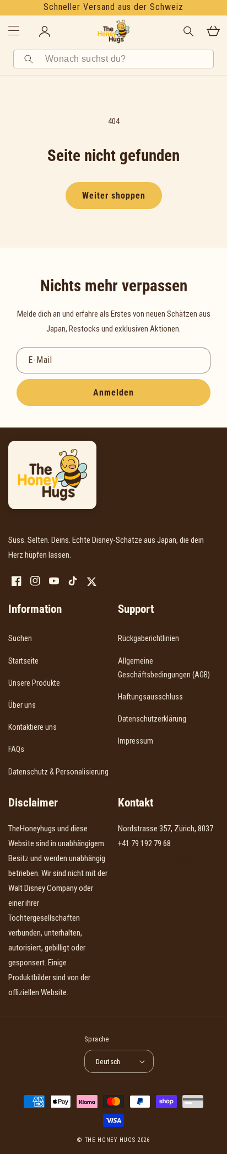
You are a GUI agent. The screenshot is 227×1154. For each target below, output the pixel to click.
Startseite (23, 660)
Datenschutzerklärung (152, 718)
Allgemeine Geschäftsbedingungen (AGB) (164, 667)
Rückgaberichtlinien (148, 638)
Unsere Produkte (34, 682)
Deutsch (108, 1061)
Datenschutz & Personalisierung (58, 771)
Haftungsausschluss (150, 696)
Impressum (135, 740)
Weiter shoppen (113, 195)
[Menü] (14, 31)
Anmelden (113, 392)
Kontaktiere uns (32, 727)
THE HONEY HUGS (110, 1140)
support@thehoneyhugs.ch (161, 858)
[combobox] (125, 59)
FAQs (16, 749)
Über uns (22, 705)
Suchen (20, 638)
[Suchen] (30, 59)
